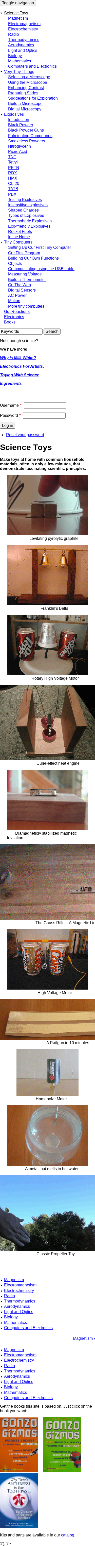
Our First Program (24, 253)
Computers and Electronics (32, 66)
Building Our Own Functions (33, 258)
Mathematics (19, 61)
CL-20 (13, 183)
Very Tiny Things (19, 71)
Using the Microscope (27, 82)
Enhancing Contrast (26, 88)
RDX (12, 173)
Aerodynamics (21, 45)
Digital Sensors (22, 290)
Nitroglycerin (19, 146)
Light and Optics (22, 50)
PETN (13, 168)
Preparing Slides (23, 93)
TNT (12, 157)
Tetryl (13, 162)
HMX (12, 178)
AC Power (17, 295)
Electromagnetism (24, 24)
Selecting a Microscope (29, 77)
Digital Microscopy (24, 109)
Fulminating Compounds (30, 136)
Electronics (14, 317)
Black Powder (20, 125)
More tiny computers (26, 306)
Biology (15, 56)
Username (9, 405)
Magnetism (18, 18)
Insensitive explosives (28, 205)
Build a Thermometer (27, 279)
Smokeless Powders (26, 141)
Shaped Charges (23, 210)
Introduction (18, 119)
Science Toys (16, 13)
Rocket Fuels (20, 231)
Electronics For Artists (21, 366)
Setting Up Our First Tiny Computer (39, 247)
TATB (13, 189)
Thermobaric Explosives (30, 221)
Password (9, 415)
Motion (14, 301)
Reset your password (25, 435)
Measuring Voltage (25, 274)
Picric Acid (17, 151)
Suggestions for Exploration (33, 98)
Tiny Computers (18, 242)
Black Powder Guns (26, 130)
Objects (15, 263)
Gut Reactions (17, 311)
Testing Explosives (25, 199)
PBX (12, 194)
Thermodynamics (23, 39)
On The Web (19, 285)
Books (9, 322)
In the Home (19, 237)
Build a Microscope (25, 103)
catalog (67, 1535)
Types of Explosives (26, 215)
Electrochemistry (23, 29)
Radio (13, 34)
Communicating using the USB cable (41, 269)
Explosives (14, 114)
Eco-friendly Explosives (29, 226)
